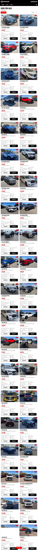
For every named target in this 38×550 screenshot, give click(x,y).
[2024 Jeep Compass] (28, 47)
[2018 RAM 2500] (10, 530)
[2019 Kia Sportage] (28, 423)
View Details (5, 38)
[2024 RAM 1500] (10, 262)
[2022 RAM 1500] (10, 342)
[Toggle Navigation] (36, 4)
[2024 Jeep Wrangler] (28, 342)
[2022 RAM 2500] (28, 235)
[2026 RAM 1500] (10, 316)
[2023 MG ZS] (28, 530)
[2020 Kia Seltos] (10, 396)
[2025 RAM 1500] (28, 101)
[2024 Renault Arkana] (10, 20)
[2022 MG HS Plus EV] (10, 369)
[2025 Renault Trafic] (28, 74)
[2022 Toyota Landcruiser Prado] (28, 477)
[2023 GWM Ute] (28, 503)
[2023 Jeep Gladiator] (10, 101)
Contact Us (14, 38)
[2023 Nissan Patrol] (28, 208)
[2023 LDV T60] (28, 396)
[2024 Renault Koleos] (28, 154)
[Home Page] (5, 1)
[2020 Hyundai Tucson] (28, 450)
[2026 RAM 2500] (28, 262)
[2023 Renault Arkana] (28, 20)
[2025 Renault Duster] (10, 154)
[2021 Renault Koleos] (10, 208)
